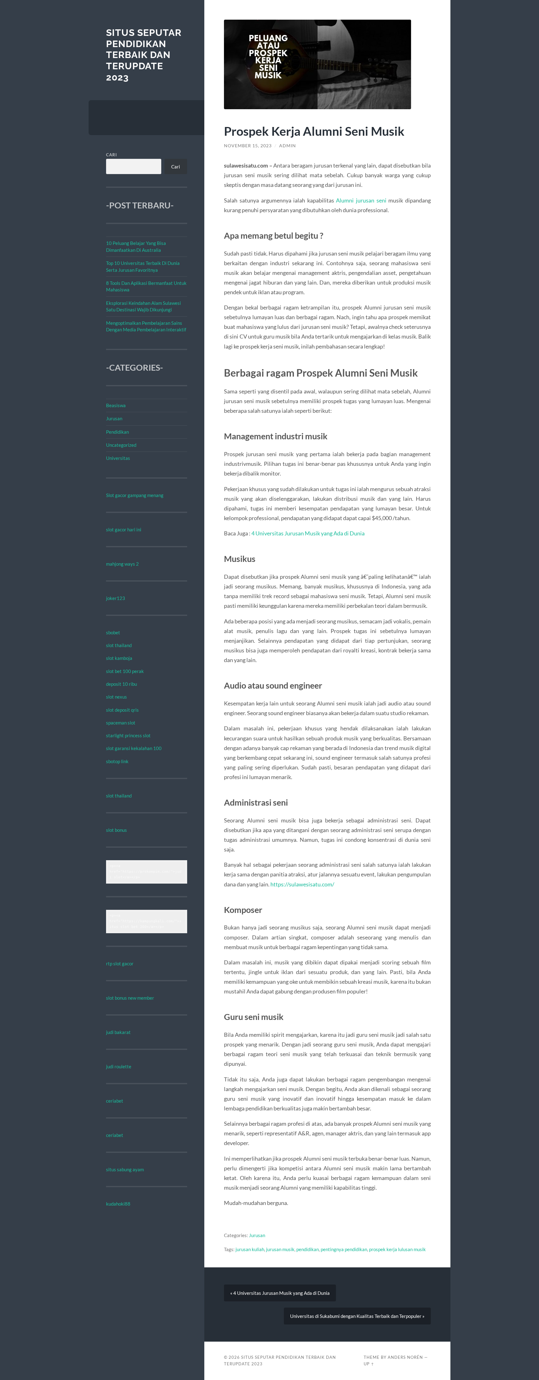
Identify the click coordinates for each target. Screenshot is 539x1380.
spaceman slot (120, 722)
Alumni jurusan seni (361, 200)
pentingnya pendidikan (344, 1249)
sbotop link (117, 761)
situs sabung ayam (125, 1169)
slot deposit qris (122, 710)
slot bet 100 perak (125, 671)
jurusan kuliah (250, 1249)
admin (287, 145)
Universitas (118, 458)
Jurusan (114, 418)
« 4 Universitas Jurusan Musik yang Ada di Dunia (280, 1293)
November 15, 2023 (248, 145)
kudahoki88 (118, 1204)
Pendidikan (117, 432)
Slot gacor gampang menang (134, 495)
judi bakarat (118, 1032)
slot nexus (116, 697)
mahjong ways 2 (122, 564)
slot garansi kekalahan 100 (134, 748)
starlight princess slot (128, 735)
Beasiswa (116, 405)
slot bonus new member (130, 998)
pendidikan (307, 1249)
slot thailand (119, 645)
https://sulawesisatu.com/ (302, 884)
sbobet (113, 632)
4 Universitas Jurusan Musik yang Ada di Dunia (308, 533)
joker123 (115, 598)
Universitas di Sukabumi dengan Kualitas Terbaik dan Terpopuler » (357, 1316)
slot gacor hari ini (123, 529)
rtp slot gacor (120, 963)
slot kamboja (119, 658)
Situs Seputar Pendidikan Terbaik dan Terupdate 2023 (144, 55)
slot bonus (116, 830)
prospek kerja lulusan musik (397, 1249)
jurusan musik (280, 1249)
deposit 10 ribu (121, 684)
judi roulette (118, 1066)
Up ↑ (369, 1363)
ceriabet (114, 1101)
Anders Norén (405, 1357)
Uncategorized (121, 445)
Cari (111, 154)
